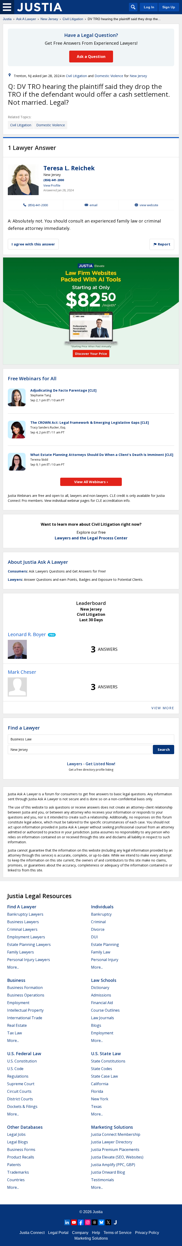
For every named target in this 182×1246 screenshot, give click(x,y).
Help (96, 1233)
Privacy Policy (147, 1233)
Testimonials (102, 1179)
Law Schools (103, 980)
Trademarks (18, 1172)
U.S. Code (15, 1068)
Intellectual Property (25, 1010)
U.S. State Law (106, 1053)
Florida (97, 1091)
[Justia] (39, 7)
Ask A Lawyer (26, 19)
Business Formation (25, 987)
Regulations (17, 1076)
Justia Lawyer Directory (111, 1142)
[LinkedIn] (67, 1222)
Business (16, 980)
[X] (108, 1222)
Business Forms (21, 1149)
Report (163, 244)
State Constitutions (108, 1061)
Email (93, 205)
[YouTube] (74, 1222)
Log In (149, 7)
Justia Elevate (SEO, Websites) (117, 1157)
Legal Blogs (17, 1142)
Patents (14, 1164)
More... (13, 967)
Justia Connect (32, 1233)
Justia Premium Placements (115, 1149)
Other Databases (25, 1127)
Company (80, 1233)
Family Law (100, 952)
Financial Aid (102, 1002)
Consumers (17, 571)
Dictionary (100, 987)
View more (162, 708)
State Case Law (104, 1076)
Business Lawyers (23, 921)
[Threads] (94, 1222)
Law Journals (102, 1017)
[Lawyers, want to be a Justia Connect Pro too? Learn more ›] (51, 634)
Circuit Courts (19, 1091)
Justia (7, 19)
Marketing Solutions (112, 1127)
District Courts (20, 1099)
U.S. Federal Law (24, 1053)
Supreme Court (20, 1083)
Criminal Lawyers (22, 929)
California (99, 1083)
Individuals (102, 906)
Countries (16, 1179)
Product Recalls (20, 1157)
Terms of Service (118, 1233)
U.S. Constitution (22, 1061)
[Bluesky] (101, 1222)
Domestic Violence (109, 76)
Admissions (101, 995)
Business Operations (25, 995)
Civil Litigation (73, 19)
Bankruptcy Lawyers (25, 914)
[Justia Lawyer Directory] (115, 1222)
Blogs (96, 1025)
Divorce (98, 929)
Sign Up (168, 7)
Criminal (98, 921)
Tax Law (14, 1033)
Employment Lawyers (26, 937)
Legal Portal (58, 1233)
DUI (94, 937)
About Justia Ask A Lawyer (38, 562)
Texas (96, 1106)
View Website (149, 205)
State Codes (101, 1068)
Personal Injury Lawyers (28, 959)
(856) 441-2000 (53, 180)
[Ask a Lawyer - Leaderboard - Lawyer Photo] (17, 649)
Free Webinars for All (32, 378)
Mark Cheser (22, 672)
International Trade (24, 1017)
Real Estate (17, 1025)
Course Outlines (105, 1010)
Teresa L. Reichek (69, 168)
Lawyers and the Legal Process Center (91, 538)
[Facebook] (81, 1222)
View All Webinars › (91, 481)
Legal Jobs (16, 1134)
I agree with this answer (33, 244)
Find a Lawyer (24, 728)
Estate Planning (105, 944)
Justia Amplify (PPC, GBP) (113, 1164)
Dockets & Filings (22, 1106)
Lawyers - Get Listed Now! (91, 763)
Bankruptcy (101, 914)
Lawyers (15, 579)
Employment (18, 1002)
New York (99, 1099)
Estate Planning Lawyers (29, 944)
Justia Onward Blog (108, 1172)
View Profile (51, 185)
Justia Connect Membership (115, 1134)
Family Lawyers (20, 952)
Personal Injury (104, 959)
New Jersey (49, 19)
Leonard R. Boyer (27, 634)
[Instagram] (88, 1222)
